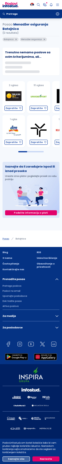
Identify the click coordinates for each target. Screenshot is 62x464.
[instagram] (20, 344)
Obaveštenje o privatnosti (46, 265)
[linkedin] (54, 344)
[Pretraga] (38, 4)
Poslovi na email (11, 291)
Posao (6, 238)
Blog (5, 252)
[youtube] (31, 344)
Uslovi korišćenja (47, 258)
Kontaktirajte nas (13, 269)
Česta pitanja (11, 263)
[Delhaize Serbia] (39, 131)
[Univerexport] (14, 97)
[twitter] (42, 344)
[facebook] (8, 344)
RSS (39, 252)
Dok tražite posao (12, 301)
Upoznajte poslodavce (15, 296)
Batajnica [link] (21, 238)
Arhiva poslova (11, 306)
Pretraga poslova (12, 285)
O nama (7, 258)
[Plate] (45, 4)
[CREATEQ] (39, 97)
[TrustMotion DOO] (14, 131)
